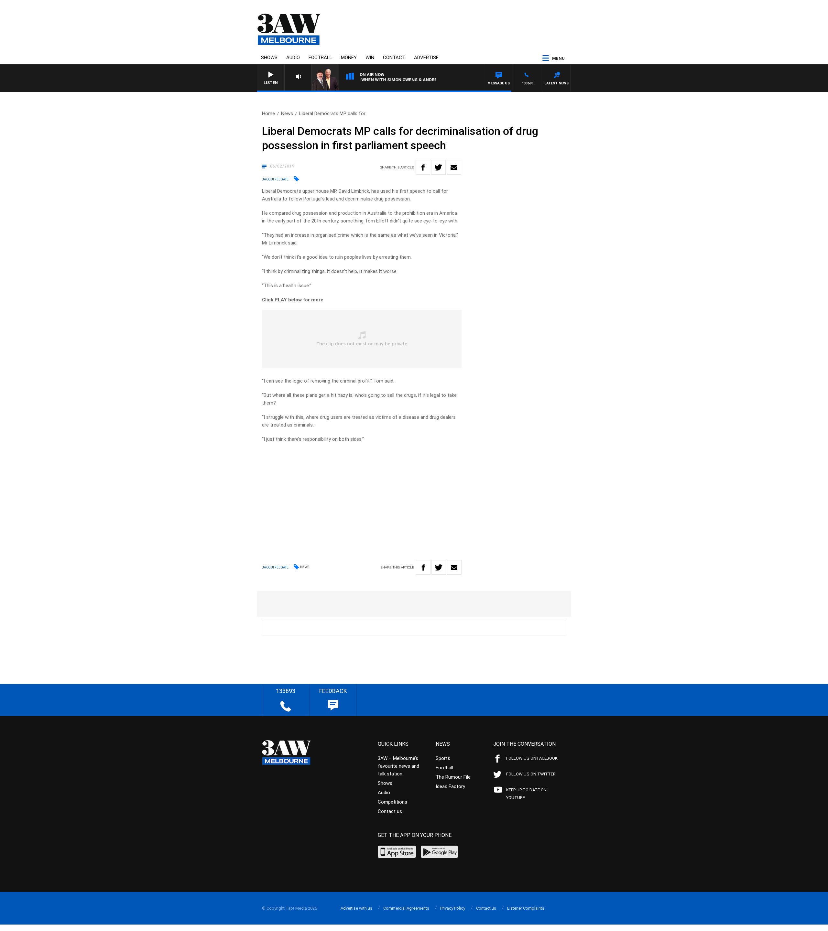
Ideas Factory (450, 786)
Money (349, 57)
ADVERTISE (426, 57)
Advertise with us (356, 908)
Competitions (392, 802)
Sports (443, 758)
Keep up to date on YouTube (526, 793)
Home (268, 113)
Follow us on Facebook (532, 758)
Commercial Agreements (406, 908)
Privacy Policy (452, 908)
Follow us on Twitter (531, 774)
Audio (293, 57)
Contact (394, 57)
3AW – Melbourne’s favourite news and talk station (398, 766)
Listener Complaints (525, 908)
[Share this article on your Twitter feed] (438, 167)
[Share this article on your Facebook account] (423, 167)
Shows (269, 57)
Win (369, 57)
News (287, 113)
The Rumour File (453, 777)
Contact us (390, 811)
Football (320, 57)
